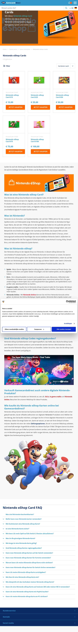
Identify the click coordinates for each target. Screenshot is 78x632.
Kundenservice (9, 610)
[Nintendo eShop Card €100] (39, 136)
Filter (8, 66)
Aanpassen (38, 329)
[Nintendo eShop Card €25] (39, 92)
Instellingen (68, 323)
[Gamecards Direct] (10, 3)
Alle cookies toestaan (64, 329)
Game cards (13, 49)
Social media (8, 623)
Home (5, 49)
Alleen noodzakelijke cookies (14, 329)
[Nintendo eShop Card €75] (14, 136)
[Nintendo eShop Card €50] (64, 92)
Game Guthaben (25, 49)
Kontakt (6, 617)
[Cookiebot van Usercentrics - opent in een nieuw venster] (67, 301)
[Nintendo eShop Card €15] (14, 92)
